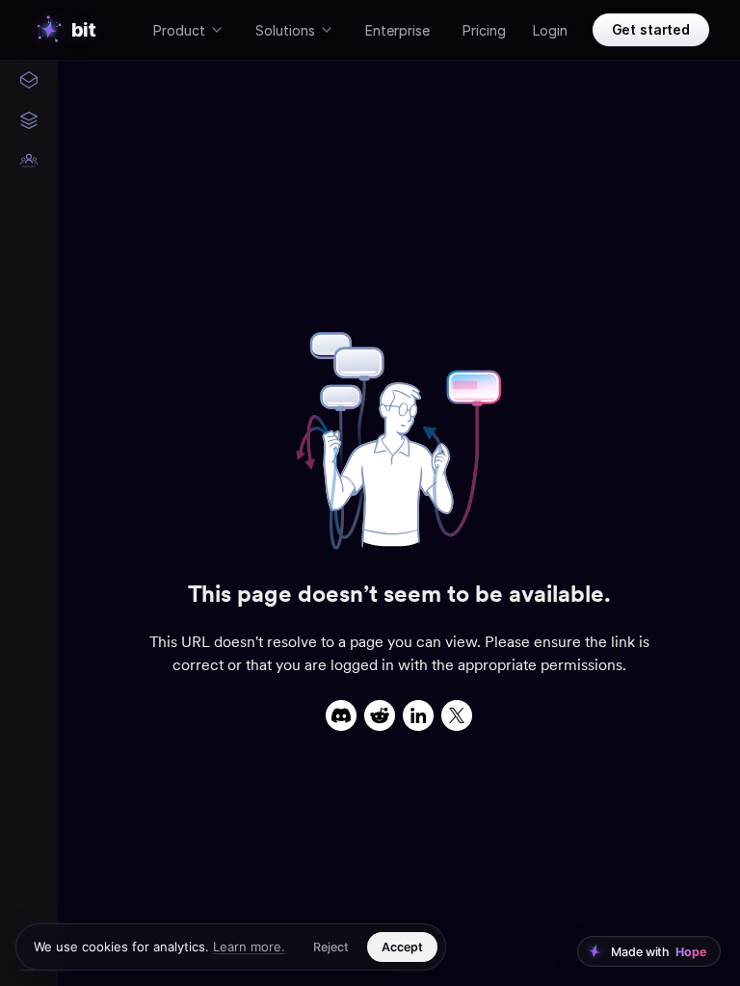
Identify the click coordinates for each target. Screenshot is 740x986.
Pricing (484, 30)
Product (179, 30)
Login (550, 30)
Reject (331, 947)
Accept (402, 947)
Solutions (285, 30)
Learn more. (249, 946)
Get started (651, 29)
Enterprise (397, 30)
